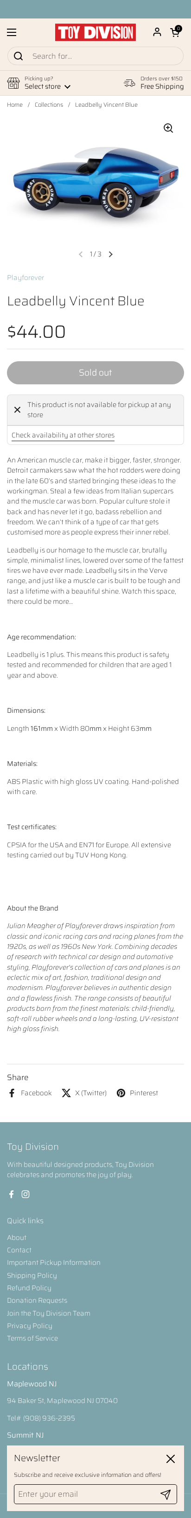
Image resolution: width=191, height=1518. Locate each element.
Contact (19, 1250)
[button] (175, 32)
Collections (49, 104)
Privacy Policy (29, 1325)
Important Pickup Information (54, 1262)
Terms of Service (32, 1338)
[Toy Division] (95, 32)
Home (15, 104)
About (16, 1237)
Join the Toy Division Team (48, 1313)
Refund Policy (29, 1287)
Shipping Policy (32, 1275)
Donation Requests (37, 1300)
